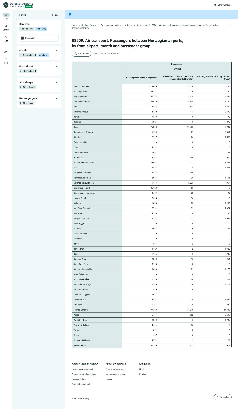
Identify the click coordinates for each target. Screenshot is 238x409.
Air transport (142, 25)
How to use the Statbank (82, 369)
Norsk (141, 369)
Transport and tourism (111, 25)
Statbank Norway (89, 25)
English (142, 374)
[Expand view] (230, 25)
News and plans (79, 379)
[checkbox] (39, 38)
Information (83, 53)
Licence (109, 379)
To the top (224, 397)
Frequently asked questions (84, 374)
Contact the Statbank (81, 384)
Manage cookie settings (116, 374)
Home (74, 25)
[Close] (233, 14)
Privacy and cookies (114, 369)
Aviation (128, 25)
